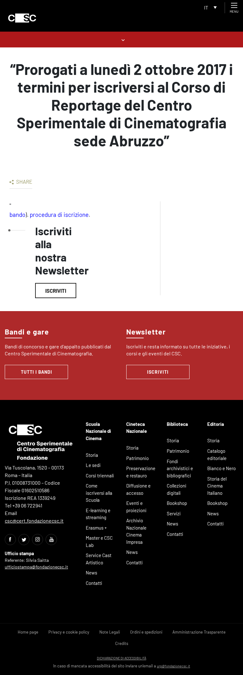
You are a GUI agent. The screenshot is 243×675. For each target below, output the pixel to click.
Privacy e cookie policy (68, 632)
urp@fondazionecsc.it (173, 666)
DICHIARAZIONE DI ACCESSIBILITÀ (121, 658)
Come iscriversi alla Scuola (99, 493)
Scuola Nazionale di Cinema (98, 431)
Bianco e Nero (221, 468)
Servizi (174, 513)
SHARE (23, 181)
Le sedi (93, 465)
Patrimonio (137, 458)
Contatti (94, 583)
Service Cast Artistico (98, 558)
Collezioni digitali (176, 489)
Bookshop (177, 503)
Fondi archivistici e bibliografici (180, 468)
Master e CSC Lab (99, 541)
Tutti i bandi (36, 372)
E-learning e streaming (98, 513)
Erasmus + (96, 528)
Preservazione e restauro (140, 471)
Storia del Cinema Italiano (217, 486)
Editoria (215, 424)
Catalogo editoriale (217, 454)
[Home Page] (22, 18)
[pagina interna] (121, 39)
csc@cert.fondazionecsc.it (34, 521)
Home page (28, 632)
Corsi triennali (100, 475)
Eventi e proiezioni (136, 506)
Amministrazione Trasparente (199, 632)
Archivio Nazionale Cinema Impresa (136, 531)
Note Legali (109, 632)
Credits (121, 643)
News (91, 572)
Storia (92, 455)
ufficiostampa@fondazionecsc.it (36, 566)
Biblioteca (177, 424)
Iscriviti (55, 290)
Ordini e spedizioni (146, 632)
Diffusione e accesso (138, 489)
